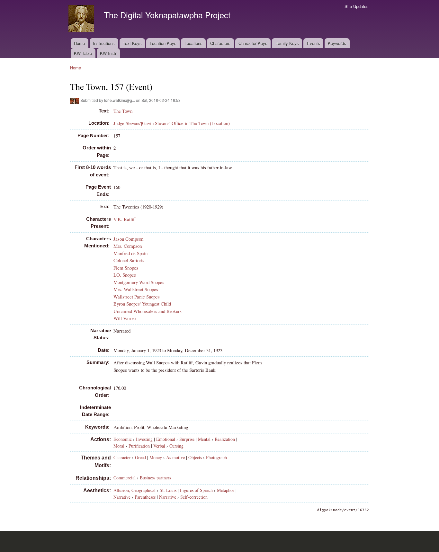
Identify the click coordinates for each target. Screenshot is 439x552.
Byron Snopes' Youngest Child (142, 303)
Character (122, 457)
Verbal (159, 446)
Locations (193, 43)
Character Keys (252, 43)
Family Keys (287, 43)
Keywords (337, 43)
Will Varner (124, 318)
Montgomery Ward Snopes (138, 282)
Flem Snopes (125, 267)
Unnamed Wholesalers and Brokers (147, 311)
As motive (175, 457)
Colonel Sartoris (128, 260)
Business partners (155, 478)
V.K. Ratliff (124, 219)
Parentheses (145, 497)
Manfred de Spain (130, 253)
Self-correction (194, 497)
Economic (122, 439)
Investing (144, 439)
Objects (195, 457)
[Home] (82, 19)
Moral (118, 446)
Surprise (186, 439)
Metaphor (225, 490)
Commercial (124, 478)
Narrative (121, 497)
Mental (204, 439)
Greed (140, 457)
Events (313, 43)
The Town (122, 111)
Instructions (104, 43)
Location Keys (163, 43)
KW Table (83, 53)
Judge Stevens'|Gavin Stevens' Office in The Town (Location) (171, 123)
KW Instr (108, 53)
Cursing (176, 446)
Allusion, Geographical (134, 490)
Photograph (216, 457)
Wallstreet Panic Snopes (136, 296)
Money (155, 457)
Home (79, 43)
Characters (220, 43)
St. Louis (168, 490)
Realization (225, 439)
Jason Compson (128, 239)
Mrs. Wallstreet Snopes (135, 289)
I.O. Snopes (124, 275)
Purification (139, 446)
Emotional (165, 439)
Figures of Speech (196, 490)
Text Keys (132, 43)
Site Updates (357, 6)
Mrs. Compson (127, 246)
